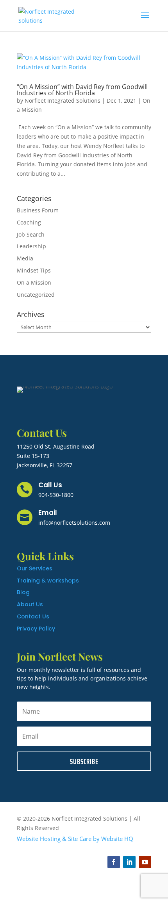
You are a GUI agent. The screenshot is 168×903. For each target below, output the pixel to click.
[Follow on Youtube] (145, 862)
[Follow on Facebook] (113, 862)
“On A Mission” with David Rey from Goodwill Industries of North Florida (82, 89)
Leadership (31, 246)
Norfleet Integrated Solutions (62, 100)
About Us (30, 604)
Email (47, 512)
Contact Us (33, 616)
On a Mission (34, 282)
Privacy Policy (36, 628)
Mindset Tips (34, 270)
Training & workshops (48, 580)
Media (25, 258)
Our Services (34, 568)
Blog (23, 592)
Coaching (29, 222)
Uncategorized (36, 294)
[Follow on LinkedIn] (129, 862)
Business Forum (38, 210)
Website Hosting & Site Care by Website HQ (75, 838)
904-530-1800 (55, 495)
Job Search (31, 234)
